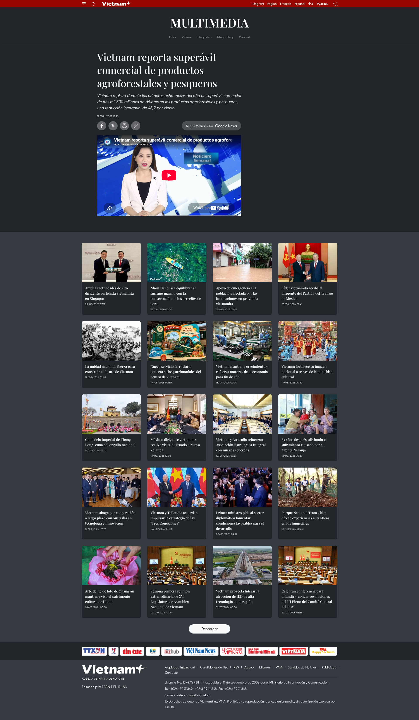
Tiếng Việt (257, 4)
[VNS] (200, 651)
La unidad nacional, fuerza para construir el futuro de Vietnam (110, 369)
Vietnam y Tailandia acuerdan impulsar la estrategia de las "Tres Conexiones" (174, 517)
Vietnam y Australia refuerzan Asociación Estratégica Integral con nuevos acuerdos (241, 444)
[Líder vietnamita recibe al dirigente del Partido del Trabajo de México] (307, 262)
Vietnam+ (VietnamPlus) (116, 3)
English (272, 4)
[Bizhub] (171, 651)
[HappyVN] (323, 651)
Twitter (113, 125)
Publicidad (329, 667)
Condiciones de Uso (214, 667)
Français (285, 4)
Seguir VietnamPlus (199, 126)
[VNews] (113, 651)
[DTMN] (262, 651)
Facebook (101, 125)
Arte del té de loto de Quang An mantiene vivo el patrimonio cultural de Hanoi (109, 596)
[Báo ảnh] (293, 651)
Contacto (171, 672)
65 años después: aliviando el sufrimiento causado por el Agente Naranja (304, 444)
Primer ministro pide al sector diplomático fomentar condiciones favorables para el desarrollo (240, 520)
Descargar (209, 628)
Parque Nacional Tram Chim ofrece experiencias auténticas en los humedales (305, 517)
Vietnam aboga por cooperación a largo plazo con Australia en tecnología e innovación (110, 517)
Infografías (204, 37)
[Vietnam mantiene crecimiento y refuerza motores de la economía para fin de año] (242, 341)
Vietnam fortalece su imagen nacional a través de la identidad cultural (307, 371)
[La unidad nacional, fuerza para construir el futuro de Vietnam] (111, 341)
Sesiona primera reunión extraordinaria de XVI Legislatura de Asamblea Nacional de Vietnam (170, 599)
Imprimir (124, 125)
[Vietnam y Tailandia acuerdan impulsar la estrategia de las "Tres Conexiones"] (176, 487)
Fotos (172, 37)
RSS (236, 667)
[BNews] (153, 651)
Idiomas (264, 667)
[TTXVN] (94, 651)
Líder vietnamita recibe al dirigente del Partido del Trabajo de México (307, 293)
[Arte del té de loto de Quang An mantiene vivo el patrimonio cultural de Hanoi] (111, 565)
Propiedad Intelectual (180, 667)
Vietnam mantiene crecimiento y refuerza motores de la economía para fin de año (242, 371)
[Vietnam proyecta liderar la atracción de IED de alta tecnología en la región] (242, 565)
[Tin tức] (132, 651)
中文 (311, 3)
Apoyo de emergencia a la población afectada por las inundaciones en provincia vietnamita (237, 296)
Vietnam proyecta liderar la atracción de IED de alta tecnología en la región (237, 596)
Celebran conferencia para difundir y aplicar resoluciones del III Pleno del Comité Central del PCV (307, 599)
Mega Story (225, 37)
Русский (322, 3)
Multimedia (209, 22)
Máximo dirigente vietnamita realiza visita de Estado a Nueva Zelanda (175, 444)
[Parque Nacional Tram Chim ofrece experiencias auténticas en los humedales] (307, 487)
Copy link (135, 125)
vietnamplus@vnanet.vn (193, 695)
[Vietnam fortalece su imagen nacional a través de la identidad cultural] (307, 341)
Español (300, 4)
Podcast (244, 37)
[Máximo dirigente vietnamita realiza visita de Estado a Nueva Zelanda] (176, 414)
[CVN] (232, 651)
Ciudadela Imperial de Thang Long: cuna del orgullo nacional (110, 442)
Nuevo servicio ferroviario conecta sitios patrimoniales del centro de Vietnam (176, 371)
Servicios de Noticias (302, 667)
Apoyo (249, 667)
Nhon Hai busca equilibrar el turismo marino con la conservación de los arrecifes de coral (176, 296)
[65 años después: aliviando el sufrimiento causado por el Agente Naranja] (307, 414)
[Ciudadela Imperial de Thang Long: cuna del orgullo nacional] (111, 414)
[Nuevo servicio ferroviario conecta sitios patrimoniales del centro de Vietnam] (176, 341)
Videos (186, 37)
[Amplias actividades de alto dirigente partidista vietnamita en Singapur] (111, 262)
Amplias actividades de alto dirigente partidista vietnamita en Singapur (109, 293)
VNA (279, 667)
